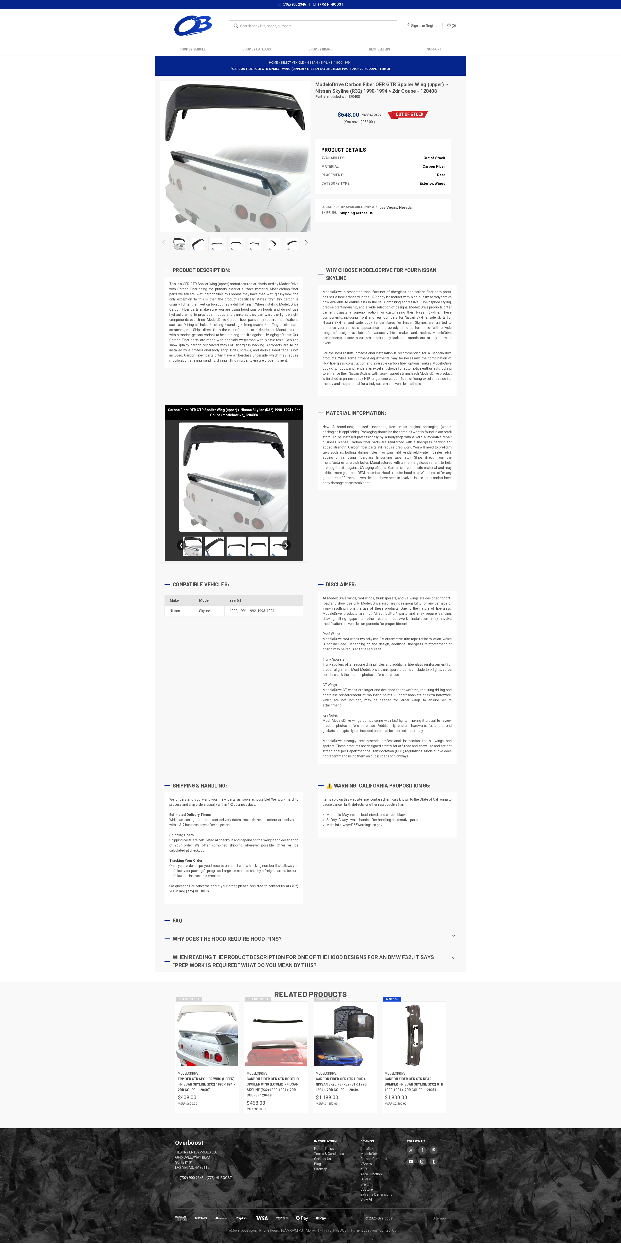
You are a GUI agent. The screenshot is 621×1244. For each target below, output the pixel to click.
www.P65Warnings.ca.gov (362, 825)
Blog (317, 1164)
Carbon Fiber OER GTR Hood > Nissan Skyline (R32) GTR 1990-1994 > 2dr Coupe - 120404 (342, 1084)
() (453, 26)
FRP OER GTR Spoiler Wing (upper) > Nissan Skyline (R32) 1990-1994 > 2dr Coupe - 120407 (206, 1084)
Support (434, 49)
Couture (366, 1189)
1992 (252, 611)
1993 (261, 611)
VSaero (366, 1164)
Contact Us (322, 1159)
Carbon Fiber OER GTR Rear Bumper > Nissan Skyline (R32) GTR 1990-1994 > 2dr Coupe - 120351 (414, 1084)
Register (432, 26)
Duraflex (366, 1148)
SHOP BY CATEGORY (257, 49)
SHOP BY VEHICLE (192, 49)
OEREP (365, 1179)
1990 (233, 611)
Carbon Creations (373, 1159)
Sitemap (320, 1169)
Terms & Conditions (329, 1153)
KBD (363, 1169)
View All (366, 1199)
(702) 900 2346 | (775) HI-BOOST (206, 1177)
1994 (270, 611)
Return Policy (324, 1148)
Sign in (416, 26)
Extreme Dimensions (376, 1194)
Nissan (175, 611)
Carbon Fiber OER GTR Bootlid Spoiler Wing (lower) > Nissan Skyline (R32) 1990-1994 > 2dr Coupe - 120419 (273, 1086)
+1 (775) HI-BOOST (334, 1230)
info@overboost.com (241, 1230)
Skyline (204, 611)
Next (306, 243)
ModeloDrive (330, 84)
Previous (164, 243)
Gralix (364, 1184)
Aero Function (371, 1174)
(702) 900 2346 (294, 4)
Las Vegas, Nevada (395, 207)
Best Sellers (379, 49)
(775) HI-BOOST (330, 4)
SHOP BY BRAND (320, 49)
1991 (243, 611)
